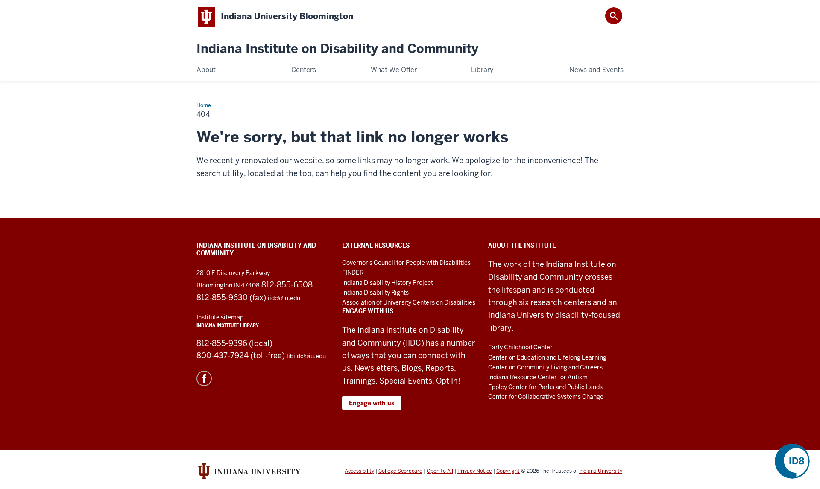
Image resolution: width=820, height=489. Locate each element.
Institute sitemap (219, 317)
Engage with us (371, 403)
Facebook (204, 378)
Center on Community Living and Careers (545, 367)
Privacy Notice (474, 471)
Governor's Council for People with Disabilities (406, 262)
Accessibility (359, 471)
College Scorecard (400, 471)
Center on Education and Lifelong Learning (547, 357)
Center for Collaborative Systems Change (545, 397)
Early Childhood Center (520, 347)
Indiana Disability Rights (375, 292)
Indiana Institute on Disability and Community (337, 49)
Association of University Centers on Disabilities (408, 302)
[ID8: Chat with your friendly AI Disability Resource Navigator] (792, 461)
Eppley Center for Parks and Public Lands (545, 387)
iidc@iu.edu (284, 298)
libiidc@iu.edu (306, 356)
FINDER (352, 272)
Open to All (440, 471)
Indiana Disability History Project (387, 283)
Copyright (508, 471)
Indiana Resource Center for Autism (538, 377)
